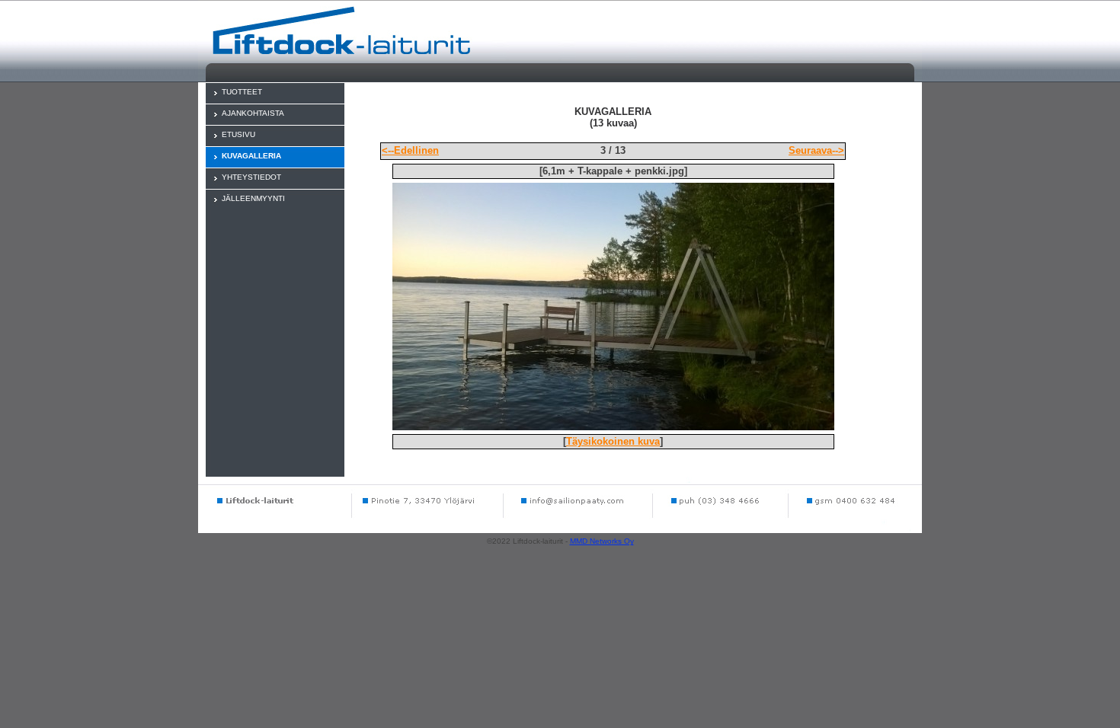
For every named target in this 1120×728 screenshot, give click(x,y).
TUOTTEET (242, 92)
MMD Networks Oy (602, 541)
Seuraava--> (816, 150)
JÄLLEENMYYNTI (253, 198)
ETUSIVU (238, 134)
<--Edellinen (410, 150)
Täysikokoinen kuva (613, 441)
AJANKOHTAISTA (253, 113)
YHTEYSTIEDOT (251, 177)
